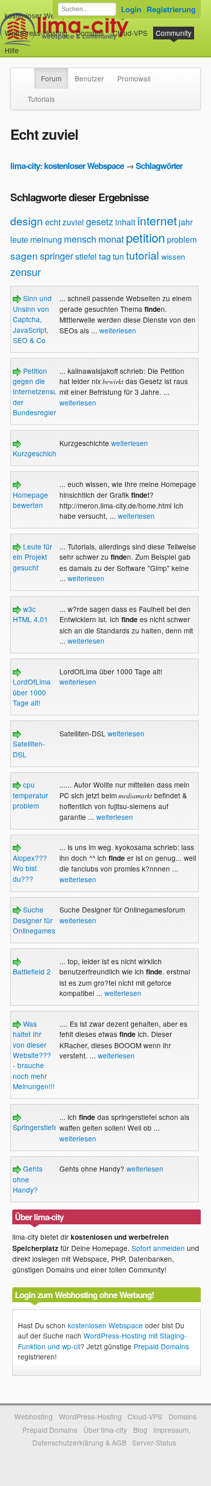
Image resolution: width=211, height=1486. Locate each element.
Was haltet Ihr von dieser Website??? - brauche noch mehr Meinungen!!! (34, 1054)
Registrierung (171, 9)
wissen (173, 256)
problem (182, 239)
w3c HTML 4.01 (30, 614)
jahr (186, 222)
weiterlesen (117, 330)
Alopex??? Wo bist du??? (30, 868)
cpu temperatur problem (30, 795)
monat (111, 238)
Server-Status (154, 1442)
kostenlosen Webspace (105, 1325)
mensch (80, 238)
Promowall (134, 78)
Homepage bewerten (30, 500)
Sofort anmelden (158, 1248)
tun (118, 256)
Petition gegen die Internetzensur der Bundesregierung (41, 392)
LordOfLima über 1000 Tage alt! (32, 692)
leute (19, 239)
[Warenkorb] (27, 45)
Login (131, 9)
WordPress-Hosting (36, 33)
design (26, 220)
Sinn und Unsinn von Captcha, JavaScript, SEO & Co (32, 319)
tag (105, 255)
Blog (140, 1430)
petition (145, 237)
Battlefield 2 (32, 971)
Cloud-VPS (130, 33)
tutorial (142, 255)
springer (56, 255)
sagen (24, 255)
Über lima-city (105, 1430)
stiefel (86, 256)
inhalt (125, 222)
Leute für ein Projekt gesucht (32, 556)
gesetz (99, 221)
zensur (25, 271)
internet (157, 220)
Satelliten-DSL (29, 748)
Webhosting (33, 1416)
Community (174, 33)
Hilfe (12, 50)
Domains (90, 33)
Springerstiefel (36, 1127)
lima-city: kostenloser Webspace (67, 166)
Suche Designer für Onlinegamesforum (43, 920)
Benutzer (89, 78)
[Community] (27, 73)
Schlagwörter (159, 166)
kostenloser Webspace (41, 15)
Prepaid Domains (161, 1346)
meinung (46, 239)
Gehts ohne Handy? (28, 1179)
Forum (51, 78)
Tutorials (41, 99)
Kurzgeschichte (37, 453)
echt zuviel (64, 222)
